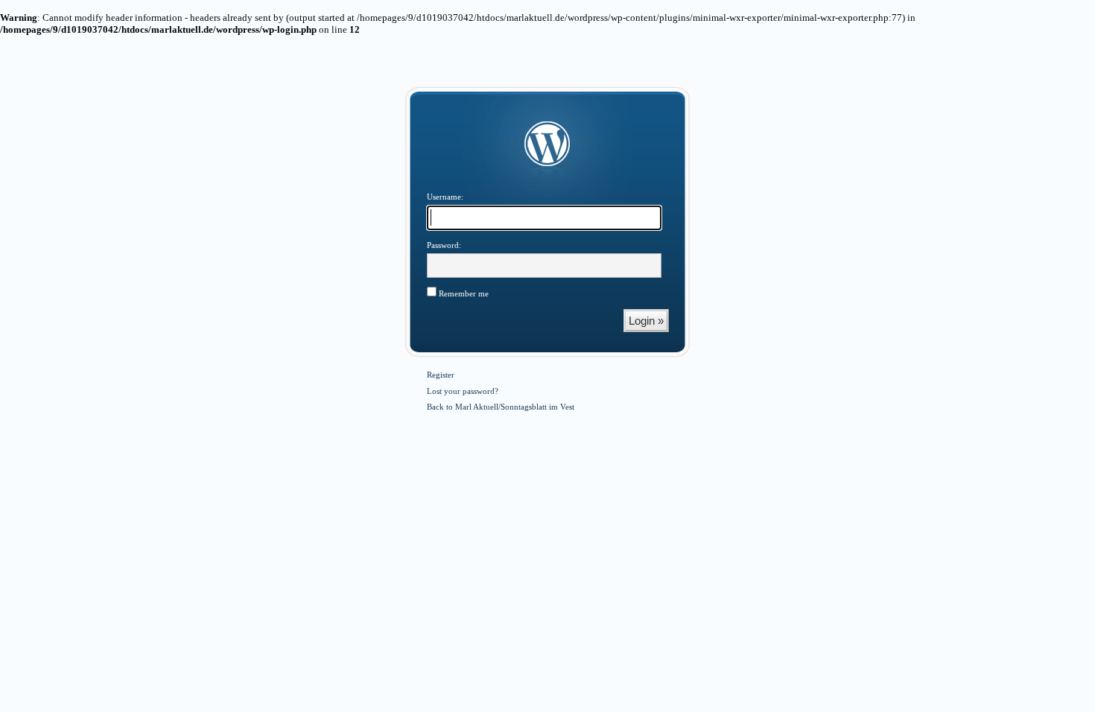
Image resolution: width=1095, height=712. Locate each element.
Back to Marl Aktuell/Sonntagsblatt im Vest (500, 406)
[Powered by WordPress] (547, 144)
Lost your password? (462, 391)
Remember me (463, 293)
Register (440, 374)
